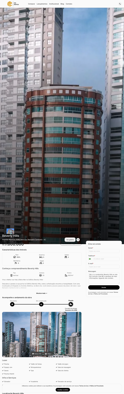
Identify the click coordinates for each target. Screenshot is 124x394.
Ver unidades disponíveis (71, 243)
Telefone (91, 256)
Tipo (14, 273)
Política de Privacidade (100, 294)
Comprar (31, 4)
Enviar (104, 287)
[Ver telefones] (120, 4)
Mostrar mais (40, 293)
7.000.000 (14, 244)
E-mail (90, 263)
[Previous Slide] (5, 335)
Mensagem (92, 271)
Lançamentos (42, 4)
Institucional (54, 4)
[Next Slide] (79, 335)
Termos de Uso (83, 386)
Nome (90, 248)
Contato (69, 4)
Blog (62, 4)
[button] (41, 341)
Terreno (69, 273)
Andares (41, 273)
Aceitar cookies (62, 390)
